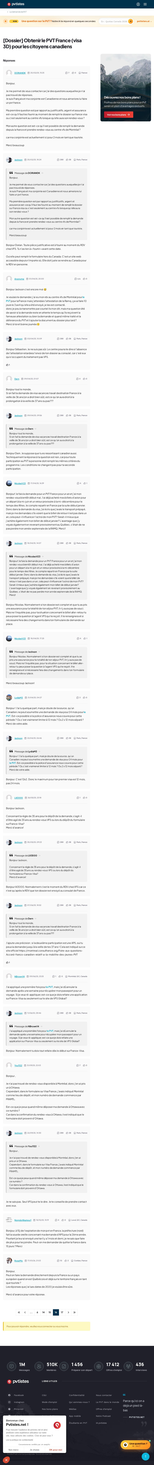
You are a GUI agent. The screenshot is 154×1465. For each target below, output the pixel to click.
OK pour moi (55, 1450)
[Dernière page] (74, 1312)
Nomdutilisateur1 (22, 1220)
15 (50, 1312)
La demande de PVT (18, 12)
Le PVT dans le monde (107, 1402)
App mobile (75, 1416)
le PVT (12, 762)
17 (62, 1312)
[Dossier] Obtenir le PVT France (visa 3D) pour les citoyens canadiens (42, 43)
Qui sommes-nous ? (79, 1402)
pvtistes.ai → (144, 21)
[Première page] (19, 1312)
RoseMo (18, 1260)
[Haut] (145, 1456)
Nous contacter (104, 1395)
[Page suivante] (68, 1312)
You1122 (18, 1065)
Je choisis (34, 1450)
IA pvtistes (101, 1423)
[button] (6, 1459)
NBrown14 (19, 976)
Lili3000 (18, 797)
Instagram (19, 1402)
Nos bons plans (50, 1409)
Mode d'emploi (49, 1402)
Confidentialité (76, 1395)
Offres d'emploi (104, 1409)
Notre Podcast (103, 1416)
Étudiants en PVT (78, 1423)
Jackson (18, 159)
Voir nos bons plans (116, 114)
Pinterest (18, 1409)
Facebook (19, 1395)
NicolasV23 (20, 483)
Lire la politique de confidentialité (19, 1440)
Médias (72, 1409)
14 (43, 1312)
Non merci (13, 1450)
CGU (44, 1395)
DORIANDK (20, 72)
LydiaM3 (18, 697)
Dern (16, 378)
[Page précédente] (25, 1312)
